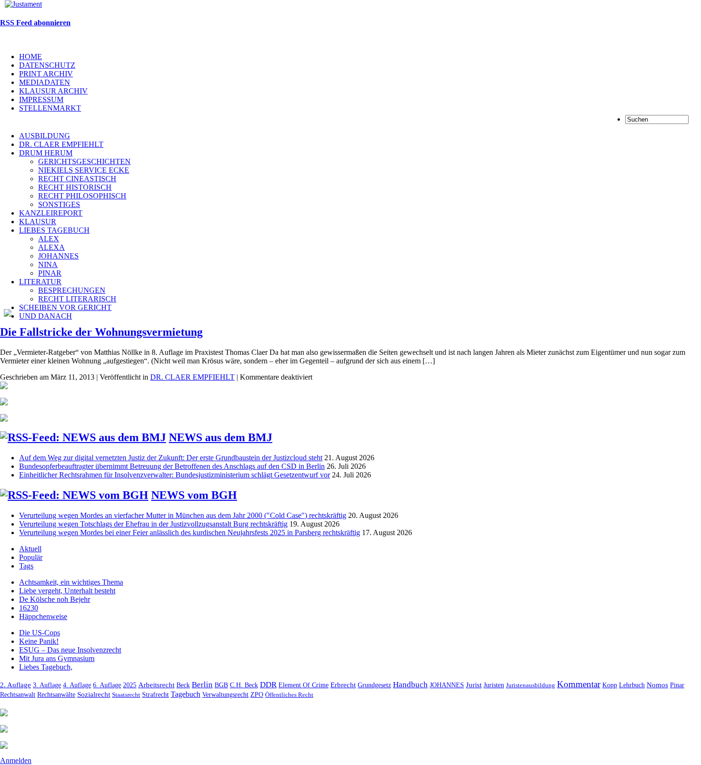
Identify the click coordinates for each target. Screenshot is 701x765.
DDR (268, 684)
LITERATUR (40, 282)
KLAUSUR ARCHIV (53, 91)
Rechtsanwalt (17, 694)
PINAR (50, 273)
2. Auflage (15, 685)
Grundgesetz (374, 685)
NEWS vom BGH (194, 495)
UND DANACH (45, 316)
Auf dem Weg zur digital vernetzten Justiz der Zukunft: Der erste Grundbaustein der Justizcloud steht (170, 458)
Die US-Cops (39, 633)
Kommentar (578, 684)
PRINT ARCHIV (46, 74)
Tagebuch (185, 694)
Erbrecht (343, 685)
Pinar (677, 685)
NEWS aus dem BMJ (220, 437)
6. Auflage (107, 685)
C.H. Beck (244, 685)
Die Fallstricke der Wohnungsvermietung (101, 332)
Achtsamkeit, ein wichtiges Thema (71, 582)
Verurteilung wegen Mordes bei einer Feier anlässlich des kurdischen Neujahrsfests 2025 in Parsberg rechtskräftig (189, 532)
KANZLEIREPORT (50, 213)
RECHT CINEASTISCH (77, 179)
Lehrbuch (632, 685)
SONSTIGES (59, 204)
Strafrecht (155, 694)
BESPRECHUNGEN (71, 290)
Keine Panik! (39, 641)
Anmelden (15, 760)
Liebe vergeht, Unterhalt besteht (67, 591)
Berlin (202, 684)
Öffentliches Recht (289, 694)
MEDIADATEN (44, 82)
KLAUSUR (37, 221)
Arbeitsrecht (156, 685)
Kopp (609, 685)
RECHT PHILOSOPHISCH (82, 196)
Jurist (474, 685)
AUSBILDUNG (44, 136)
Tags (26, 566)
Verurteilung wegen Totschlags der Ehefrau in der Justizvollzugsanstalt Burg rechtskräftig (153, 524)
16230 (28, 608)
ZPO (256, 694)
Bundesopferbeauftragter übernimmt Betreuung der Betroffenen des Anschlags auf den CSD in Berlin (172, 466)
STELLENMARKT (50, 108)
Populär (30, 557)
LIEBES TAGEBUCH (54, 230)
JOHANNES (58, 256)
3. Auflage (47, 685)
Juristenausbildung (530, 685)
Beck (183, 685)
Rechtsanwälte (56, 694)
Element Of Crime (303, 685)
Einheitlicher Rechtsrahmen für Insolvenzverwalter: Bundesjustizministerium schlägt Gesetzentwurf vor (174, 475)
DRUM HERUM (45, 153)
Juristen (494, 685)
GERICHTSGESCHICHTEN (84, 161)
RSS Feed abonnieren (35, 23)
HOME (30, 56)
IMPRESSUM (41, 99)
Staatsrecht (126, 694)
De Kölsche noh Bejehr (54, 599)
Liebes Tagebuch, (45, 667)
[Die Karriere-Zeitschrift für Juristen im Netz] (21, 4)
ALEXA (51, 247)
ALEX (48, 239)
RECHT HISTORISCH (75, 187)
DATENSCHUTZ (47, 65)
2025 (129, 685)
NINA (48, 264)
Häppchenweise (43, 616)
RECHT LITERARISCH (77, 299)
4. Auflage (77, 685)
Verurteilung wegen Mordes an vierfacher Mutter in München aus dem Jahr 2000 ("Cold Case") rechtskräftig (182, 515)
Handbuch (410, 684)
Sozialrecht (93, 694)
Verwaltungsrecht (225, 694)
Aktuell (30, 549)
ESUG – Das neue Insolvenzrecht (70, 650)
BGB (221, 685)
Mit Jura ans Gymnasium (56, 658)
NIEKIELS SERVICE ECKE (83, 170)
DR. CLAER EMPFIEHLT (61, 144)
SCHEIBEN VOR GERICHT (65, 307)
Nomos (657, 685)
